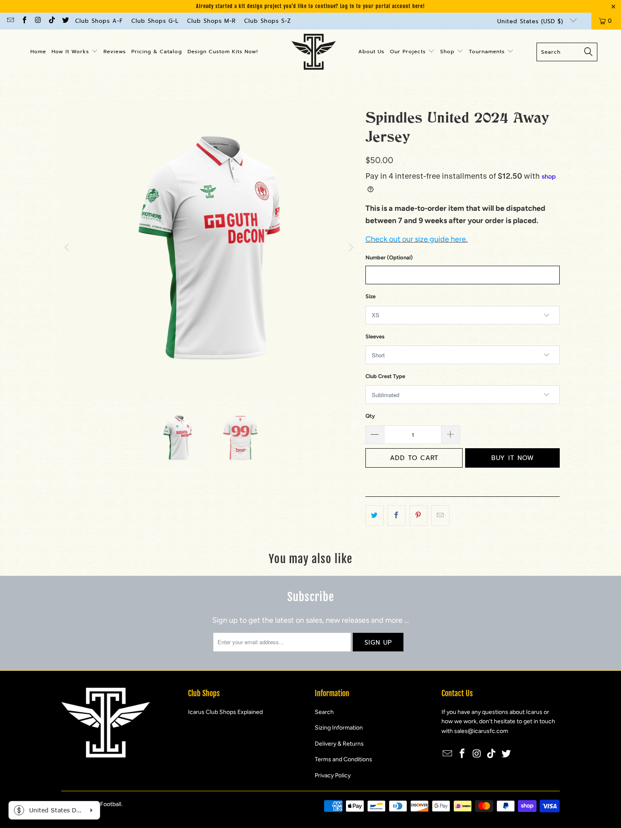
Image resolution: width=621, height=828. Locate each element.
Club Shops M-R (211, 21)
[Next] (350, 247)
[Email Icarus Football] (10, 21)
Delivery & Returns (339, 743)
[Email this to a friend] (440, 515)
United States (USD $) (531, 21)
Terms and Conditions (343, 759)
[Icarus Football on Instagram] (37, 21)
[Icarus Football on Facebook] (23, 21)
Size (370, 296)
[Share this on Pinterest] (418, 515)
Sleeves (374, 336)
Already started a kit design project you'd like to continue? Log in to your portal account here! (310, 6)
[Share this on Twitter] (374, 515)
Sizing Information (339, 727)
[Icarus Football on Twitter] (65, 21)
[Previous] (67, 247)
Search (324, 712)
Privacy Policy (333, 775)
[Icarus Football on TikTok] (51, 21)
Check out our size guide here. (416, 239)
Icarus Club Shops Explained (225, 712)
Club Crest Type (385, 376)
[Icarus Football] (313, 52)
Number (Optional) (389, 257)
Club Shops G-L (155, 21)
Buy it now (512, 458)
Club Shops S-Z (267, 21)
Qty (370, 416)
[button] (75, 52)
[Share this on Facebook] (396, 515)
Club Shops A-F (99, 21)
